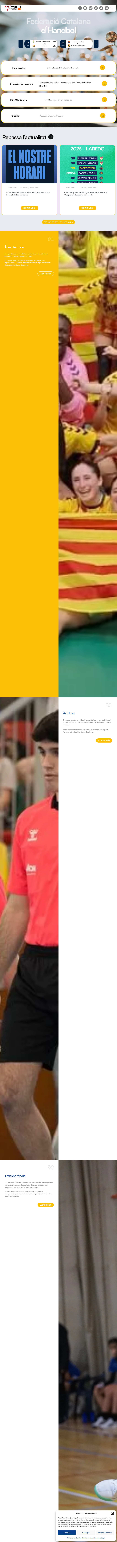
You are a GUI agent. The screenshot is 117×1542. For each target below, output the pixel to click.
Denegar (85, 1533)
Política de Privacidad (89, 1538)
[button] (112, 1513)
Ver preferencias (105, 1533)
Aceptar (67, 1533)
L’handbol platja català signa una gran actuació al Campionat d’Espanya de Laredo (27, 193)
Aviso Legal (101, 1538)
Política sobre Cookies (74, 1538)
